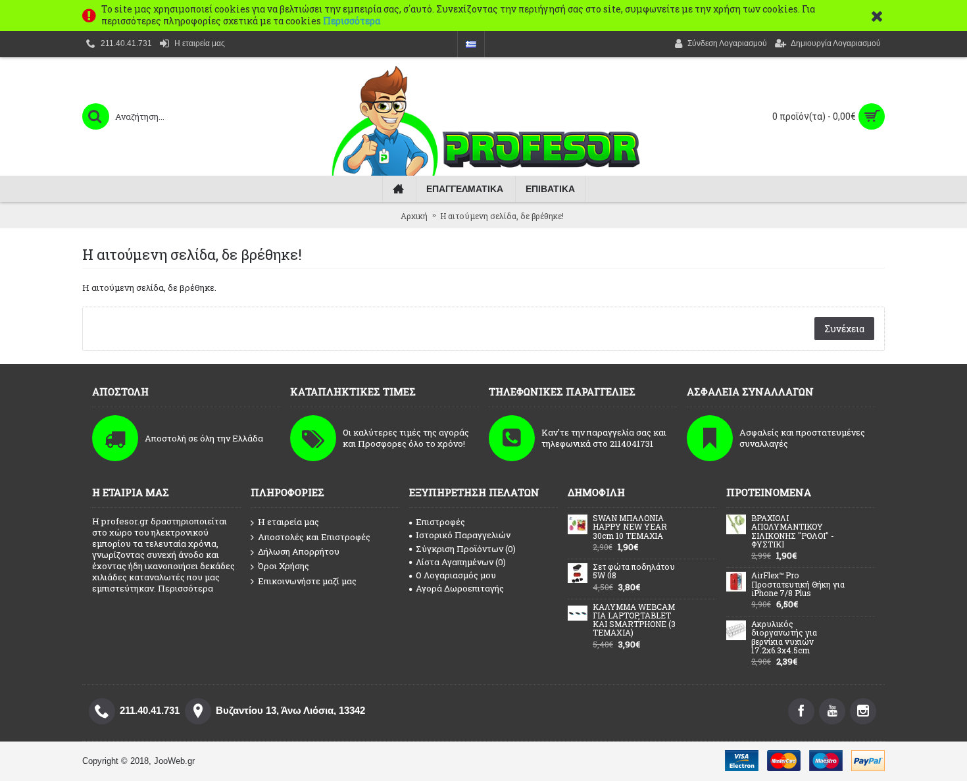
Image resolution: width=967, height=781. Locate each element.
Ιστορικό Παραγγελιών (463, 535)
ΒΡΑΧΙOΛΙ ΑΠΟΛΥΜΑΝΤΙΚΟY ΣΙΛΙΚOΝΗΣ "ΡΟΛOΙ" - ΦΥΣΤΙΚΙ (792, 531)
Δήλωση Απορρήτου (298, 551)
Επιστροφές (440, 522)
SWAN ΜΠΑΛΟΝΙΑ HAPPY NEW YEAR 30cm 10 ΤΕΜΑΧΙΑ (630, 527)
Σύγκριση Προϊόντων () (466, 549)
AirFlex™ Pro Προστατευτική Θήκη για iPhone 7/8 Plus (798, 584)
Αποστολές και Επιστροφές (314, 537)
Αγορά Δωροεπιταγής (460, 588)
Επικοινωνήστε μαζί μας (307, 581)
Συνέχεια (844, 328)
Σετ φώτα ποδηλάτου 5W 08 (634, 571)
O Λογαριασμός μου (456, 575)
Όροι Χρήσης (283, 566)
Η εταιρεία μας (288, 522)
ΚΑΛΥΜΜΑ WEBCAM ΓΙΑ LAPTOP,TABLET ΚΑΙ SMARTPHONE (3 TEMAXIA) (634, 620)
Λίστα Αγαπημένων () (461, 562)
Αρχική (414, 216)
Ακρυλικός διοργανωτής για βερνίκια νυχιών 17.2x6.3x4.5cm (784, 637)
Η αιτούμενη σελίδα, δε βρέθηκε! (502, 216)
